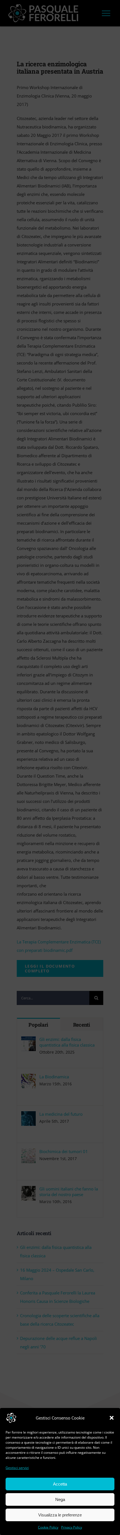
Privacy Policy (71, 1527)
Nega (60, 1499)
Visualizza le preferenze (60, 1515)
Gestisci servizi (17, 1467)
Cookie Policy (48, 1527)
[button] (111, 1418)
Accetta (60, 1484)
